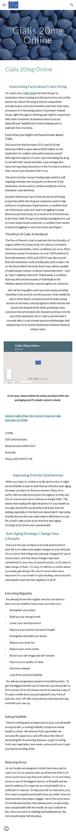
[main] (38, 35)
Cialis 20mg (29, 93)
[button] (4, 5)
